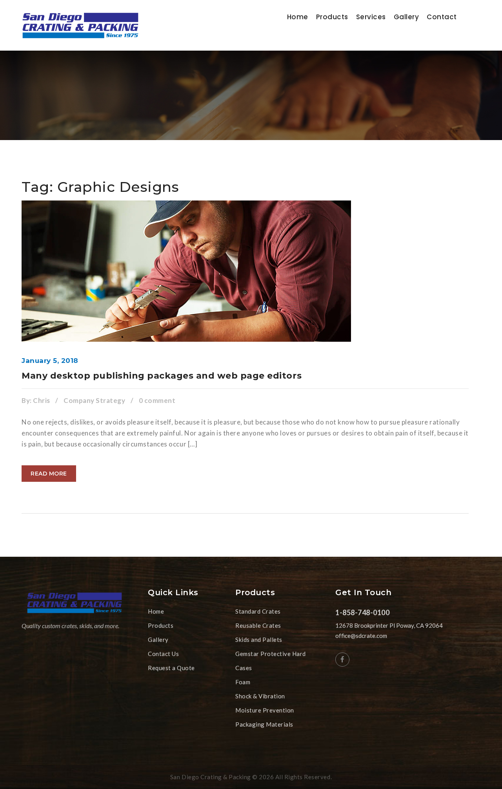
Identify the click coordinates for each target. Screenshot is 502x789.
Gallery (406, 17)
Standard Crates (258, 611)
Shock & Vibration (260, 696)
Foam (242, 681)
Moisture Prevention (264, 710)
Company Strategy (94, 400)
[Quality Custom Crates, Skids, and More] (80, 25)
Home (297, 17)
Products (332, 17)
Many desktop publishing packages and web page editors (162, 375)
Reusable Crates (258, 625)
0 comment (157, 400)
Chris (41, 400)
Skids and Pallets (258, 639)
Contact (442, 17)
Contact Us (163, 653)
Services (371, 17)
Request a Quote (171, 667)
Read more (49, 473)
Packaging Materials (264, 724)
